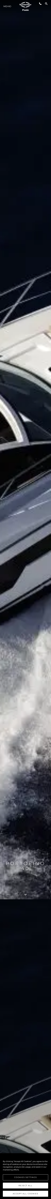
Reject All (25, 1185)
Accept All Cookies (25, 1193)
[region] (25, 1176)
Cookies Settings (25, 1177)
